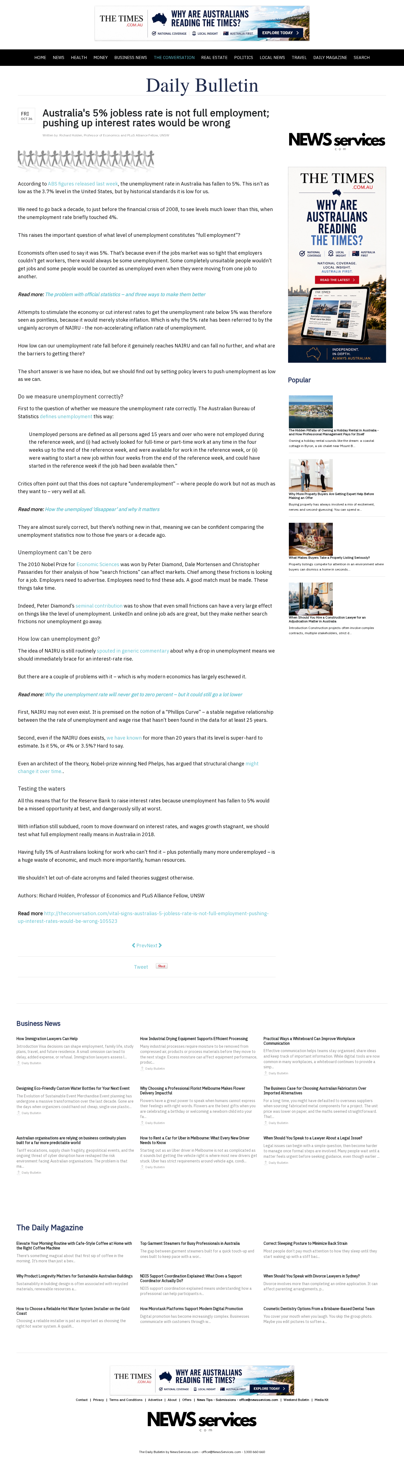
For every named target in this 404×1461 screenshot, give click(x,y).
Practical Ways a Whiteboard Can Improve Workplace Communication (309, 1041)
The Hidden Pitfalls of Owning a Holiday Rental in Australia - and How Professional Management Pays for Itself (334, 432)
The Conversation (174, 57)
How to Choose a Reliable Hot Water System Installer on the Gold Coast (72, 1311)
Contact (82, 1400)
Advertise (155, 1400)
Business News (130, 57)
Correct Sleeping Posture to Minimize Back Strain (305, 1243)
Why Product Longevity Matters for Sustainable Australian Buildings (74, 1276)
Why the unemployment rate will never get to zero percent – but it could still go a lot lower (143, 694)
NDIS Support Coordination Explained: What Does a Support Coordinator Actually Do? (191, 1278)
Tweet (141, 967)
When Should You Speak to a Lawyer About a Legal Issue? (313, 1138)
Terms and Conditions (126, 1400)
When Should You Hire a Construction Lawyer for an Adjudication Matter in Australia (327, 619)
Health (79, 57)
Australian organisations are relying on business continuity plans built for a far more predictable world (71, 1140)
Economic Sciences (97, 564)
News (58, 57)
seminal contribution (99, 606)
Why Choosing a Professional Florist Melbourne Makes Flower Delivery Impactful (192, 1090)
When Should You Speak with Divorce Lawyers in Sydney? (312, 1276)
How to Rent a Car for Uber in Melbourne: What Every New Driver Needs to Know (195, 1140)
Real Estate (214, 57)
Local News (272, 57)
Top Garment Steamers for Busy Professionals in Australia (190, 1243)
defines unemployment (66, 416)
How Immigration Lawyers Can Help (47, 1038)
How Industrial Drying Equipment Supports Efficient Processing (194, 1038)
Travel (299, 57)
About (172, 1400)
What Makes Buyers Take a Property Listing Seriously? (329, 557)
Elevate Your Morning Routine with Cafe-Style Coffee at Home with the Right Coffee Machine (74, 1246)
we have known (124, 738)
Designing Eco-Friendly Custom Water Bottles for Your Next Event (73, 1088)
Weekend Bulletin (296, 1400)
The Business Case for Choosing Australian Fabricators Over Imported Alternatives (315, 1090)
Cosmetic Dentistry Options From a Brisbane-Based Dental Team (319, 1308)
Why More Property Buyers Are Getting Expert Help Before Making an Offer (331, 496)
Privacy (98, 1400)
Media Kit (321, 1400)
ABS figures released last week (83, 184)
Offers (187, 1400)
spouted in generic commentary (133, 651)
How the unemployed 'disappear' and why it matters (102, 509)
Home (40, 57)
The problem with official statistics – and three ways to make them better (125, 294)
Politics (243, 57)
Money (100, 57)
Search (362, 57)
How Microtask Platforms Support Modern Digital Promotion (191, 1308)
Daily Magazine (330, 57)
